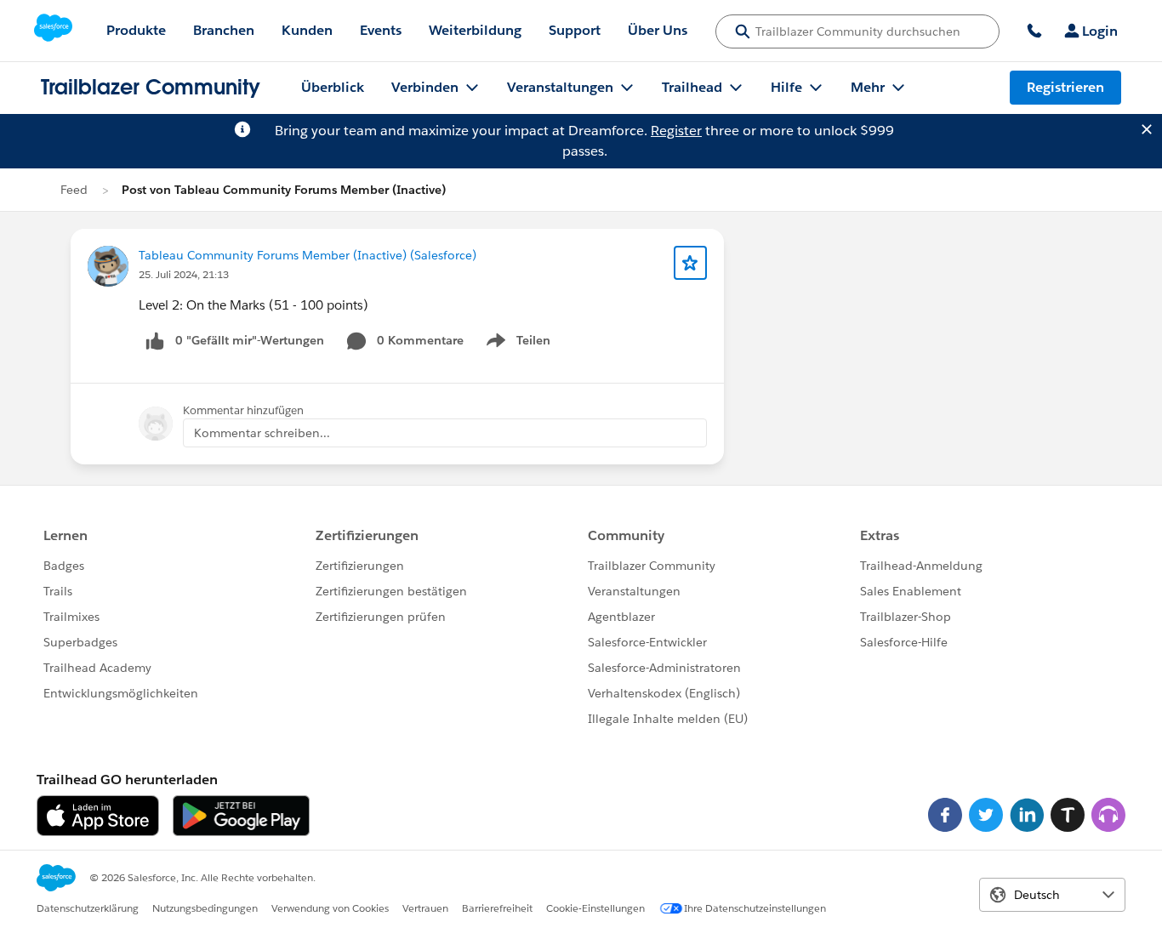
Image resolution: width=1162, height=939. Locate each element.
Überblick (332, 87)
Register (676, 130)
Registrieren (1065, 87)
